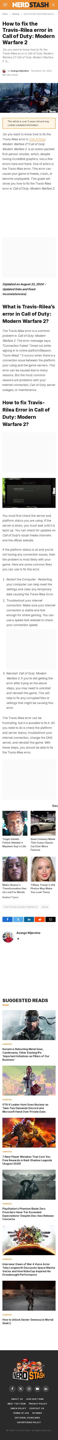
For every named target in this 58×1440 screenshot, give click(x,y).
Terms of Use (21, 1413)
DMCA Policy (18, 1408)
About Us (17, 1399)
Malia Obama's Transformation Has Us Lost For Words (14, 888)
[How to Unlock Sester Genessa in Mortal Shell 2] (29, 1296)
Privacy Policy (38, 1404)
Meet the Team (17, 1404)
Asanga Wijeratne (20, 70)
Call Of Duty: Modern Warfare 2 (21, 907)
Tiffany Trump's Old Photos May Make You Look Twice (43, 888)
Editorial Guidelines (27, 1418)
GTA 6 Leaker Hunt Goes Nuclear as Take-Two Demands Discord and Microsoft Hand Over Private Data (25, 1108)
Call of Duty (37, 139)
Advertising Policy (29, 1422)
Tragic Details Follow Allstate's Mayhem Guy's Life (14, 843)
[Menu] (5, 4)
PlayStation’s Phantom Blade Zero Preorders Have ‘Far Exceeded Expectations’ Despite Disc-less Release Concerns (28, 1214)
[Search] (53, 4)
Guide (45, 907)
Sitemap (37, 1413)
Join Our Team (35, 1399)
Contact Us (36, 1408)
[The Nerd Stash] (30, 4)
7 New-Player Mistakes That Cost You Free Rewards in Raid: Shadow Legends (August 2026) (27, 1160)
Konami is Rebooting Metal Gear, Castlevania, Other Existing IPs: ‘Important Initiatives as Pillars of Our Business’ (25, 1054)
